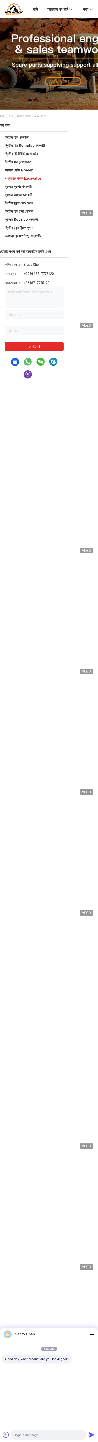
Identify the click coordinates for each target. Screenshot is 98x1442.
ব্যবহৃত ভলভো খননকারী (18, 195)
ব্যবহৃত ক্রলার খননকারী (18, 186)
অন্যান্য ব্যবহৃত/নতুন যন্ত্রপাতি (23, 236)
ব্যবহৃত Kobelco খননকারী (21, 219)
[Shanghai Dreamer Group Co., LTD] (14, 9)
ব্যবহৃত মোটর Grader (19, 170)
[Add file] (6, 1435)
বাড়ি (2, 116)
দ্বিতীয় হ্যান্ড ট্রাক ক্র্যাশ (19, 228)
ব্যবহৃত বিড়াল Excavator (24, 178)
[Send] (91, 1435)
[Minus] (91, 1334)
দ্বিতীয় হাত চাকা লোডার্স (19, 211)
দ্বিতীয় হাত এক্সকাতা (16, 137)
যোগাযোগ (34, 346)
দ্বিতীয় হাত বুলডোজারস (18, 162)
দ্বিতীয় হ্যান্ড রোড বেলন (19, 203)
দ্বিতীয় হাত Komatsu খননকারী (25, 145)
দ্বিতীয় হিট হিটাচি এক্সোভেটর (21, 154)
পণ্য (11, 116)
